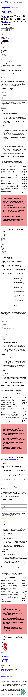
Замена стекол (6, 22)
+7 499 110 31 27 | (12, 2)
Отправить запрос (19, 63)
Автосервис (6, 656)
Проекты (5, 659)
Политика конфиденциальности (8, 695)
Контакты (5, 37)
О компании (6, 660)
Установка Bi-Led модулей (10, 7)
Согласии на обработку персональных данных (12, 104)
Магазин (5, 657)
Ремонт (4, 12)
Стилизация (6, 17)
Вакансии (5, 663)
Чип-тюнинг (6, 655)
